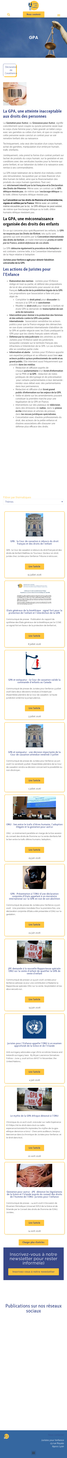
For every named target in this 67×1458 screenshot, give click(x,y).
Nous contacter (56, 1435)
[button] (58, 15)
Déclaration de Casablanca (11, 70)
